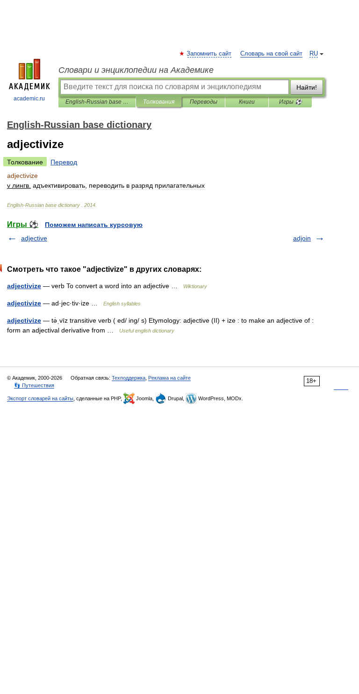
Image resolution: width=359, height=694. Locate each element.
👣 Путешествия (34, 385)
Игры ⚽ (290, 102)
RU (313, 53)
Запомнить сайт (209, 53)
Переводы (203, 102)
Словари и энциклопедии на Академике (136, 70)
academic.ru (29, 98)
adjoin (302, 238)
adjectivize (24, 286)
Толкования (158, 102)
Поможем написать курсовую (94, 224)
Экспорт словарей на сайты (40, 398)
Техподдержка (128, 378)
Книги (247, 102)
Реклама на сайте (169, 378)
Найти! (306, 87)
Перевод (63, 162)
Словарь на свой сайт (271, 53)
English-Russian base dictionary (97, 102)
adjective (34, 238)
